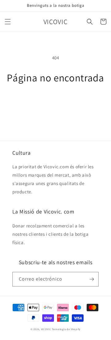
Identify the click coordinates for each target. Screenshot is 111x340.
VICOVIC (46, 329)
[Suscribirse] (91, 279)
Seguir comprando (55, 100)
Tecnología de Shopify (66, 329)
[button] (7, 21)
